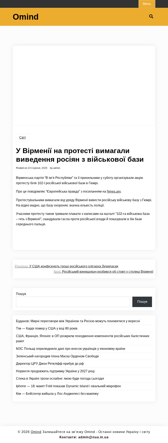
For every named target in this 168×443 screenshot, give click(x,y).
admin (56, 168)
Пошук (21, 294)
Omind (26, 16)
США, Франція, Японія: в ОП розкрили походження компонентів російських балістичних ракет (82, 338)
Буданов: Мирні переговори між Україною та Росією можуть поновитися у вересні (78, 321)
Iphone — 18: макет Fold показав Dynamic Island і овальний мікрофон (68, 386)
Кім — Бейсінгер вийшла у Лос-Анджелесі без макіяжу (57, 393)
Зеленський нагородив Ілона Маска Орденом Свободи (57, 356)
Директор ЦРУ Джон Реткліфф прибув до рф (50, 363)
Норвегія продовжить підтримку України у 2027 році (55, 371)
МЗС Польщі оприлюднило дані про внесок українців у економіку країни (70, 348)
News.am (114, 191)
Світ (22, 137)
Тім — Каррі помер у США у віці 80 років (46, 328)
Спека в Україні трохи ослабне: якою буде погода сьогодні (60, 378)
